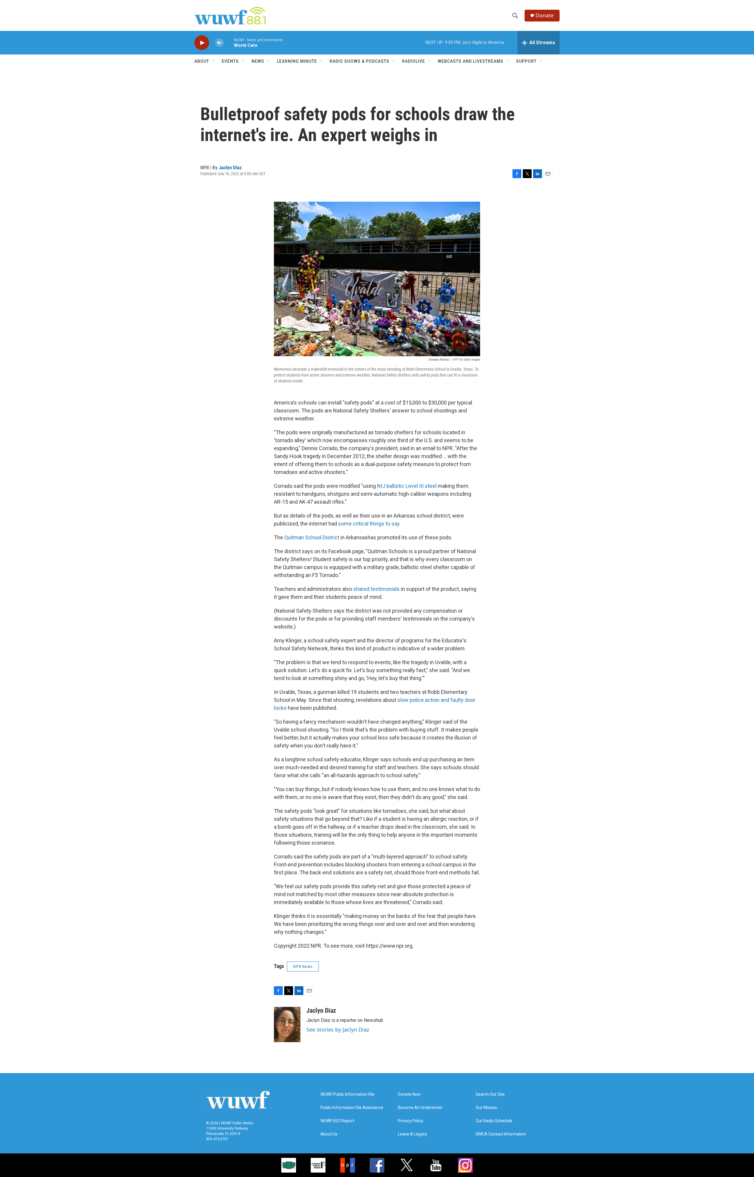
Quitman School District (311, 537)
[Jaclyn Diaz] (287, 1024)
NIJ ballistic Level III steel (406, 486)
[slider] (229, 42)
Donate (544, 15)
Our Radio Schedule (494, 1121)
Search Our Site (490, 1094)
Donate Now (409, 1094)
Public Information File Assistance (351, 1107)
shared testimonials (376, 589)
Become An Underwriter (420, 1107)
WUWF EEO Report (337, 1121)
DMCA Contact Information (501, 1134)
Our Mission (486, 1107)
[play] (201, 42)
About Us (329, 1134)
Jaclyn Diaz (230, 167)
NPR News (302, 966)
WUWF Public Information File (347, 1094)
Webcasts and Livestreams (470, 61)
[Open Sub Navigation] (213, 61)
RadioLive (413, 61)
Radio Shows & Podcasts (359, 61)
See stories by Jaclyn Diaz (337, 1029)
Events (230, 61)
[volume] (219, 42)
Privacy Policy (410, 1121)
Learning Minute (297, 61)
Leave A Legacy (412, 1134)
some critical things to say (368, 523)
